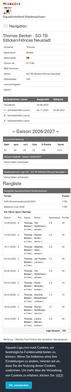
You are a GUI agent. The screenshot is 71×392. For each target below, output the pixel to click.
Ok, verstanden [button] (19, 385)
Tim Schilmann (40, 226)
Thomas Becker (28, 226)
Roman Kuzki (38, 238)
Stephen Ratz (38, 250)
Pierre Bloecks (39, 286)
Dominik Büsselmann (40, 298)
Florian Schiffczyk (40, 310)
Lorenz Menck (38, 322)
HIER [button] (59, 375)
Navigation (5, 25)
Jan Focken (40, 260)
